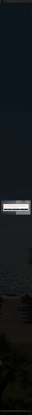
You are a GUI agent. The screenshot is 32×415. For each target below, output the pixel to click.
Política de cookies (15, 207)
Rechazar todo (16, 209)
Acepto (24, 209)
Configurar (7, 209)
